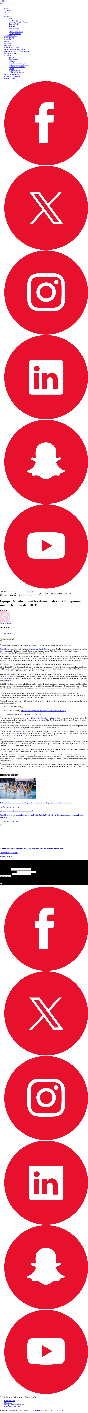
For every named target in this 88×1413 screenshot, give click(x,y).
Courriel (5, 874)
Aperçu (11, 57)
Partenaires (8, 39)
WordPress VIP (58, 1410)
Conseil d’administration (17, 63)
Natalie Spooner (44, 649)
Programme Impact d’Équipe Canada (16, 51)
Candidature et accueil (16, 73)
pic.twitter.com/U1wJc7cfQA (56, 711)
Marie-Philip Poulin (33, 718)
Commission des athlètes (17, 67)
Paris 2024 (7, 16)
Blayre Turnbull (8, 678)
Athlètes (7, 10)
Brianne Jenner (56, 718)
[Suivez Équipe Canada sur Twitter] (46, 249)
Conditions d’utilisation (12, 1406)
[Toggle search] (1, 5)
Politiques (12, 61)
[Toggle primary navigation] (1, 1)
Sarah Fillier (45, 718)
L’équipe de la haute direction (19, 65)
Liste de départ (14, 28)
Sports (6, 12)
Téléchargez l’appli (10, 36)
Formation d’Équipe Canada (18, 22)
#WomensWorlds (27, 711)
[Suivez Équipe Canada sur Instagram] (46, 334)
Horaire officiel (14, 24)
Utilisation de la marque (12, 76)
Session (11, 69)
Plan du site (8, 1403)
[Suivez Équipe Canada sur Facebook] (46, 165)
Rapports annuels (14, 71)
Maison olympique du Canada (14, 49)
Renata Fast (4, 649)
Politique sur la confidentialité (14, 1405)
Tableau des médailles (16, 32)
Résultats (12, 26)
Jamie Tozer (7, 623)
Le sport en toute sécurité (12, 74)
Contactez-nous (9, 78)
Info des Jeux (13, 20)
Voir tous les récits (6, 856)
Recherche (3, 592)
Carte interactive (14, 30)
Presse (6, 41)
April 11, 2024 (36, 714)
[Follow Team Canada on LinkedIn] (46, 419)
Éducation (7, 45)
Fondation (7, 43)
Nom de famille (8, 872)
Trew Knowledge (37, 1410)
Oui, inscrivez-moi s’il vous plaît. (14, 884)
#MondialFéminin (40, 711)
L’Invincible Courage (11, 47)
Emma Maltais (16, 731)
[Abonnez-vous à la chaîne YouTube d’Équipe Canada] (46, 588)
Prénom (5, 869)
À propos (7, 55)
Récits (6, 8)
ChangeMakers (13, 1410)
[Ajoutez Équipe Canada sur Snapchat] (46, 503)
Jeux (5, 14)
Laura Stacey (33, 649)
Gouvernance (13, 59)
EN (3, 1)
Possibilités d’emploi (11, 53)
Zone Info (12, 18)
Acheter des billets (15, 34)
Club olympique (9, 38)
